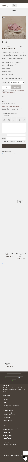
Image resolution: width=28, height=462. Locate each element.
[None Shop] (5, 6)
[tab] (14, 100)
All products (7, 401)
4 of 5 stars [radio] (19, 120)
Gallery (6, 402)
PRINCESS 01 (9, 253)
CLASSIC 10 (8, 363)
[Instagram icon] (14, 457)
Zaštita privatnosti (8, 420)
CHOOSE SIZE (5, 82)
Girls (15, 90)
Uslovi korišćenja (8, 413)
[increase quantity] (9, 87)
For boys (6, 398)
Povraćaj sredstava (9, 422)
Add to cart (16, 87)
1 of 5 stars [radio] (4, 120)
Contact (6, 404)
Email (4, 138)
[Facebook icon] (13, 457)
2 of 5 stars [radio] (9, 120)
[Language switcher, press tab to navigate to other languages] (14, 5)
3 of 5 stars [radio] (14, 120)
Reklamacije (7, 417)
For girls (6, 399)
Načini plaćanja (8, 416)
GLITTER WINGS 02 (21, 254)
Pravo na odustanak (9, 419)
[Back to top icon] (14, 452)
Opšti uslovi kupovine (9, 414)
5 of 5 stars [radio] (24, 120)
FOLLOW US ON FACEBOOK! (10, 447)
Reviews (4, 100)
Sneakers (12, 92)
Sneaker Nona (5, 92)
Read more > (6, 392)
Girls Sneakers (20, 90)
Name (4, 135)
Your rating (5, 115)
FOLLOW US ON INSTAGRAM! (10, 444)
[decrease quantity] (3, 87)
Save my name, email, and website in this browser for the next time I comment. (13, 142)
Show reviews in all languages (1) (10, 106)
